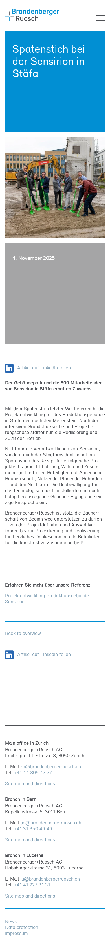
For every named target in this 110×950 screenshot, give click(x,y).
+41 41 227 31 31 (32, 885)
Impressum (16, 933)
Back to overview (23, 633)
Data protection (21, 927)
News (11, 921)
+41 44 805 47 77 (33, 772)
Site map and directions (30, 783)
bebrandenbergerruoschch (50, 823)
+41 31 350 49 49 (33, 828)
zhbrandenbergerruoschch (50, 766)
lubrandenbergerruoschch (50, 879)
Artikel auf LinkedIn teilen (43, 368)
